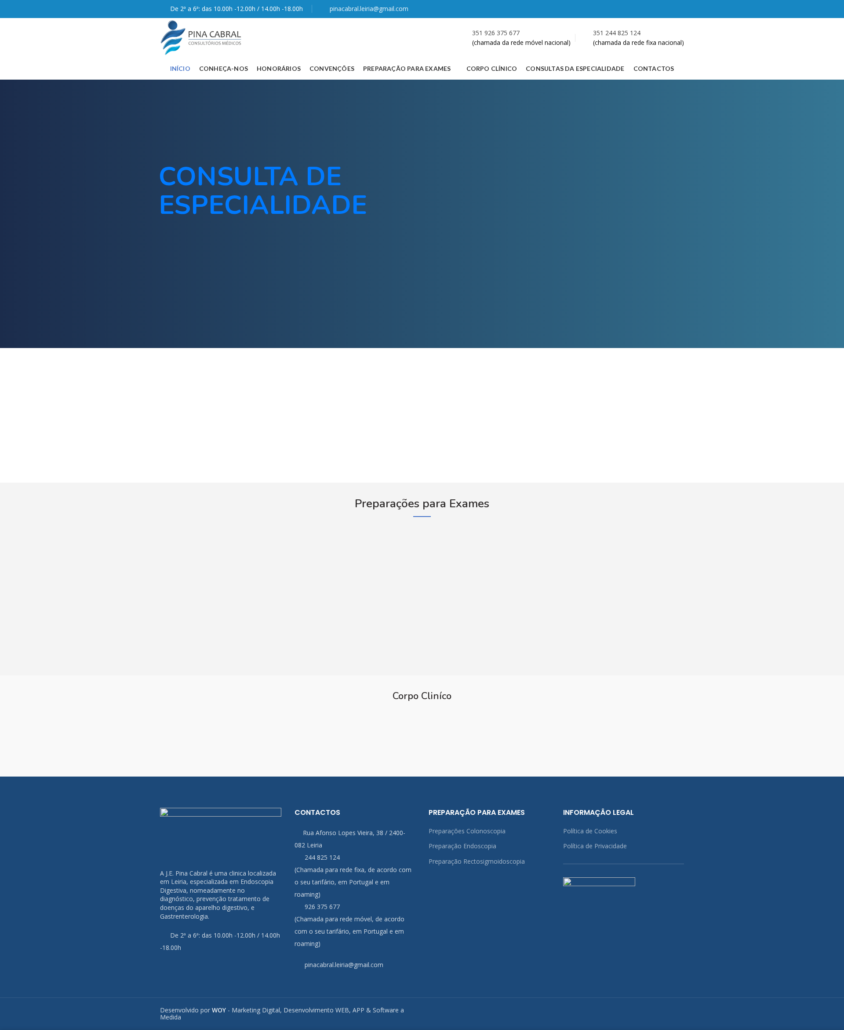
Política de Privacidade (595, 846)
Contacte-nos (47, 440)
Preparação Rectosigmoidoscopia (477, 861)
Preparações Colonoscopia (467, 831)
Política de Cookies (590, 831)
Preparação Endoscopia (462, 846)
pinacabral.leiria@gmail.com (369, 8)
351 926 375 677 (496, 33)
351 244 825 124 (616, 33)
